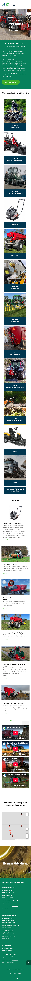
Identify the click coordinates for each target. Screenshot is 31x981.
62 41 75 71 (10, 890)
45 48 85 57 (15, 906)
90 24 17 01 (10, 918)
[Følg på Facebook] (14, 978)
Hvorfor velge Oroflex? (10, 564)
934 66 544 (10, 948)
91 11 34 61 (10, 931)
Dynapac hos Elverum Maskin (12, 523)
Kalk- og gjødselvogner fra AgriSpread (14, 633)
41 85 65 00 (15, 901)
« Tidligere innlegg (7, 720)
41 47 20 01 (12, 936)
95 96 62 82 (11, 922)
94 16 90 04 (11, 920)
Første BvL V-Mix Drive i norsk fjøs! (13, 703)
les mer (5, 540)
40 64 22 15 (12, 895)
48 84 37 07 (11, 950)
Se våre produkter (10, 82)
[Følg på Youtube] (17, 978)
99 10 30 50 (16, 925)
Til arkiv (26, 723)
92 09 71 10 (13, 955)
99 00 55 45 (15, 960)
